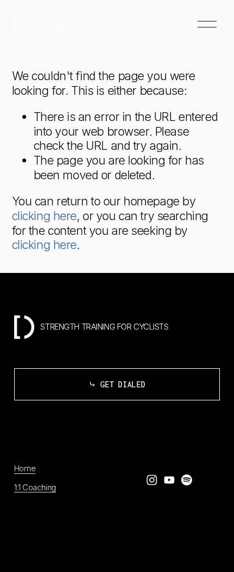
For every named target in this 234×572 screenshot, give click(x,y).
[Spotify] (186, 479)
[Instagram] (151, 479)
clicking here (44, 216)
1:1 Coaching (35, 487)
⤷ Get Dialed (117, 384)
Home (24, 468)
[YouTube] (169, 479)
